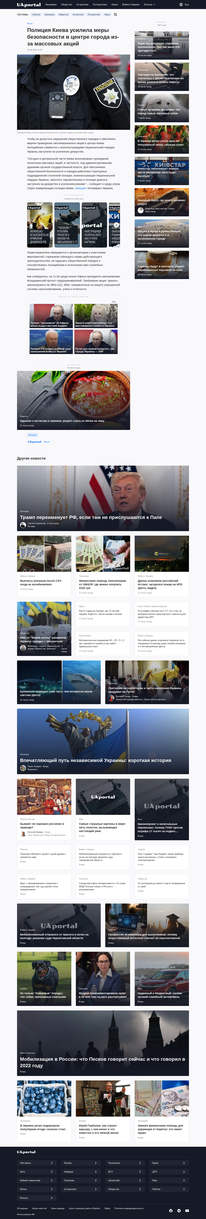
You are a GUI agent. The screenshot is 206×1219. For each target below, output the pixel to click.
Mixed (29, 23)
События (36, 14)
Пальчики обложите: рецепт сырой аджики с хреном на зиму (43, 855)
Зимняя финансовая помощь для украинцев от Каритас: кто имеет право (160, 1129)
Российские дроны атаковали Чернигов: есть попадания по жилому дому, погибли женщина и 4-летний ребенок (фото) (161, 643)
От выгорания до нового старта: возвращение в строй (161, 885)
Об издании (22, 1208)
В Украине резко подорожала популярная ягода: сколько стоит (43, 1127)
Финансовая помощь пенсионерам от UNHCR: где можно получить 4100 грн (102, 584)
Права (107, 1208)
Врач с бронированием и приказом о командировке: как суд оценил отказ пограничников (39, 886)
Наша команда (57, 1208)
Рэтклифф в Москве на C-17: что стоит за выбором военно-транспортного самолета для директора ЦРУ (162, 614)
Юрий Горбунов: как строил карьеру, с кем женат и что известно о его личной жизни (99, 1129)
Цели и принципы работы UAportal (84, 1208)
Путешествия (100, 4)
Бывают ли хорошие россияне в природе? (42, 825)
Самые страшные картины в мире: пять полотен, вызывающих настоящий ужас (102, 827)
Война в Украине (130, 4)
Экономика (51, 4)
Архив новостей (39, 1208)
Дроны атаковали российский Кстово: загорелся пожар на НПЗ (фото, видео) (160, 584)
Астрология (82, 4)
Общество (66, 4)
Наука (114, 4)
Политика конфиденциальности (129, 1208)
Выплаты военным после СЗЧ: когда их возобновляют (41, 582)
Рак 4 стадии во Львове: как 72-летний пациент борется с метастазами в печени (100, 612)
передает (81, 188)
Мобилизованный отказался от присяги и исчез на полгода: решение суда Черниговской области (100, 857)
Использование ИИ (25, 1214)
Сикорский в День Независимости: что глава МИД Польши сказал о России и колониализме (102, 886)
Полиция (32, 435)
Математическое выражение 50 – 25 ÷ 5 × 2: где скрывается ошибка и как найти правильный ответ (102, 643)
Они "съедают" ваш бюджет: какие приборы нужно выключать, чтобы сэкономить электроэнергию (160, 857)
